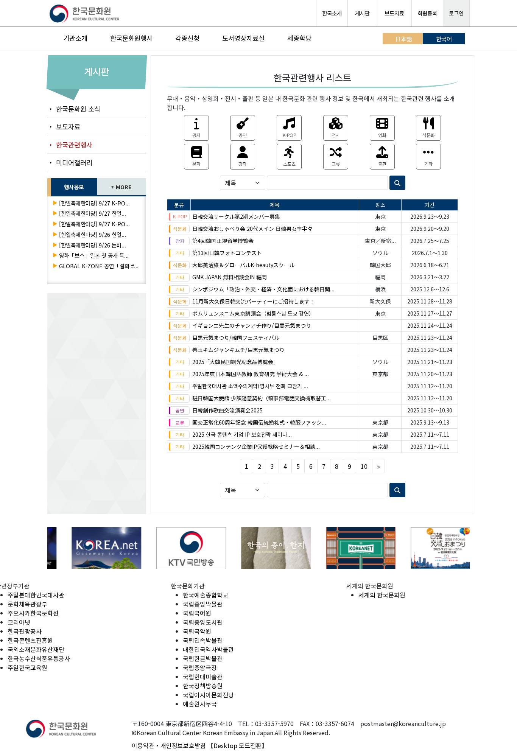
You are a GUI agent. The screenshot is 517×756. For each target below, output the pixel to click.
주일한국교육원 (27, 667)
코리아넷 (19, 622)
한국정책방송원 (203, 685)
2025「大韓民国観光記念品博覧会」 (235, 362)
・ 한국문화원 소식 (73, 109)
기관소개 (75, 38)
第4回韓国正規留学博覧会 (223, 240)
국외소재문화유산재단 (36, 649)
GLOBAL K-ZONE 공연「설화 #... (99, 266)
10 (364, 466)
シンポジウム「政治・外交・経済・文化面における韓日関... (263, 289)
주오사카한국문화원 (33, 613)
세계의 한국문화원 (381, 594)
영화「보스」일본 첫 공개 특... (94, 255)
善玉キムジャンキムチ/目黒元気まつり (238, 349)
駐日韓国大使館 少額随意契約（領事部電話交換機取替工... (261, 398)
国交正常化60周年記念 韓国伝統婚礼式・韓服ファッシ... (259, 422)
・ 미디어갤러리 (69, 162)
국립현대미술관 (203, 676)
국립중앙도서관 (203, 622)
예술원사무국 (200, 703)
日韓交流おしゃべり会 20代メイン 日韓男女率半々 (252, 228)
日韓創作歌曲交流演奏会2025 (227, 410)
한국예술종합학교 (205, 594)
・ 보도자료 (63, 126)
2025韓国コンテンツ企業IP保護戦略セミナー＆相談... (256, 446)
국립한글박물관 (203, 658)
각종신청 (187, 38)
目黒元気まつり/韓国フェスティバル (235, 337)
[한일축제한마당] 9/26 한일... (92, 234)
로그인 (456, 13)
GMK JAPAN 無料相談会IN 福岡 (229, 277)
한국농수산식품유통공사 (39, 658)
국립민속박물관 (203, 640)
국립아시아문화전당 (208, 694)
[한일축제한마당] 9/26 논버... (92, 245)
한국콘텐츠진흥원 (30, 640)
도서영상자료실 (243, 38)
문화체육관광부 (27, 603)
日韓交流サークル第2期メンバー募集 (236, 216)
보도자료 (394, 13)
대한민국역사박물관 (208, 649)
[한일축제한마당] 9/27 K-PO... (94, 203)
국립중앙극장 (200, 667)
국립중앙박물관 (203, 603)
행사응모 (74, 187)
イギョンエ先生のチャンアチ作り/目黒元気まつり (251, 325)
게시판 (362, 13)
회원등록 (427, 13)
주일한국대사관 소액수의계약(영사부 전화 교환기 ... (250, 386)
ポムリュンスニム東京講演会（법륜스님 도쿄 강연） (253, 313)
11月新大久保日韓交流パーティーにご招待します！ (253, 301)
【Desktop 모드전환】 (237, 745)
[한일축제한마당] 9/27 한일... (92, 213)
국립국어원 (197, 613)
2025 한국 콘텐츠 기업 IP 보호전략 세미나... (242, 434)
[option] (90, 548)
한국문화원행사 (131, 38)
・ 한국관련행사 (69, 144)
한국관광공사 (25, 631)
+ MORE (121, 187)
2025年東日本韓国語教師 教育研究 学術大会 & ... (250, 374)
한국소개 (332, 13)
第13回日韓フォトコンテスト (227, 253)
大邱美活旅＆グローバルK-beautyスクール (243, 265)
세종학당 (299, 38)
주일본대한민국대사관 (36, 594)
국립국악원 (197, 631)
